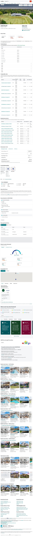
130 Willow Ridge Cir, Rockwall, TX (6, 86)
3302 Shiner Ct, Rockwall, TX (5, 97)
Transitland (11, 518)
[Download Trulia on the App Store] (5, 526)
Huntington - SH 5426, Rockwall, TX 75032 (7, 130)
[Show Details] (31, 48)
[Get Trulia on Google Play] (11, 526)
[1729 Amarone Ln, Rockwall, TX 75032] (24, 444)
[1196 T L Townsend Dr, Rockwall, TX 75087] (14, 430)
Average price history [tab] (9, 247)
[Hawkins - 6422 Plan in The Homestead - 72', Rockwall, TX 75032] (24, 488)
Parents (15, 319)
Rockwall (12, 3)
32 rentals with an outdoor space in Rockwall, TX (8, 440)
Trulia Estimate (4, 45)
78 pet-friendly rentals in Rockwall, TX (7, 365)
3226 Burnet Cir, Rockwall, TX (5, 111)
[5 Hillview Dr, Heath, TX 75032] (5, 475)
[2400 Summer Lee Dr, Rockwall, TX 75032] (14, 370)
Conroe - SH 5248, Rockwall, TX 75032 (7, 128)
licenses (22, 520)
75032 (15, 3)
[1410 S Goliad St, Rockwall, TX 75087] (5, 430)
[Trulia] (1, 526)
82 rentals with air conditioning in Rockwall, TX (8, 395)
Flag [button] (8, 332)
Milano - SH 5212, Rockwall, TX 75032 (6, 131)
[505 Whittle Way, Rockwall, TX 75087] (24, 385)
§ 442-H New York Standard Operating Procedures (6, 521)
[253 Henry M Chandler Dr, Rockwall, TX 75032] (24, 400)
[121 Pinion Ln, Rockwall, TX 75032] (14, 444)
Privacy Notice (2, 529)
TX (9, 3)
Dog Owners (11, 319)
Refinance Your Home (26, 30)
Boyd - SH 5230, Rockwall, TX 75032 (6, 136)
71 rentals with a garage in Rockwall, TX (7, 380)
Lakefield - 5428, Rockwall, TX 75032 (6, 138)
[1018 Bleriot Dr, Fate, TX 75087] (14, 475)
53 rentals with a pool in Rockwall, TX (7, 410)
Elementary (6, 283)
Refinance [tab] (15, 148)
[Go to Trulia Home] (2, 1)
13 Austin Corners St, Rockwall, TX (6, 82)
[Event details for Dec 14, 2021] (31, 229)
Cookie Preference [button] (9, 529)
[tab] (3, 225)
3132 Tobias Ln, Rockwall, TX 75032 (6, 123)
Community (5, 319)
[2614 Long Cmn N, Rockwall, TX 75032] (14, 385)
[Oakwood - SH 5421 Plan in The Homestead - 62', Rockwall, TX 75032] (14, 488)
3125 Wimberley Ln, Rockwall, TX (6, 104)
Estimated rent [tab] (11, 148)
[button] (31, 1)
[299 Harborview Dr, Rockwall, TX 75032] (24, 475)
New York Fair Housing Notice (4, 522)
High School (15, 283)
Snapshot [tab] (2, 247)
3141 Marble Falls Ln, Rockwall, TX (6, 100)
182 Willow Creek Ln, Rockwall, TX (6, 93)
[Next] (31, 372)
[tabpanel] (16, 157)
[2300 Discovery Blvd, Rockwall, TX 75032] (5, 370)
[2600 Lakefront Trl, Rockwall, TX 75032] (5, 385)
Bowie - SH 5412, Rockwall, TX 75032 (6, 141)
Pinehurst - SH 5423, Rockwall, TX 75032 (7, 143)
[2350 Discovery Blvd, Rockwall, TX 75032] (24, 370)
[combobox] (18, 1)
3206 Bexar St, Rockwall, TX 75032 (6, 126)
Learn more (7, 316)
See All (2, 315)
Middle (11, 283)
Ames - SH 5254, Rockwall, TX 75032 (6, 133)
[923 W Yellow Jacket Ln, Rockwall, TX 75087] (14, 400)
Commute (19, 319)
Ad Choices (5, 529)
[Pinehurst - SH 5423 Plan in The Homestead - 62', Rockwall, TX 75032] (5, 488)
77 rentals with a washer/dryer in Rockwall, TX (8, 425)
